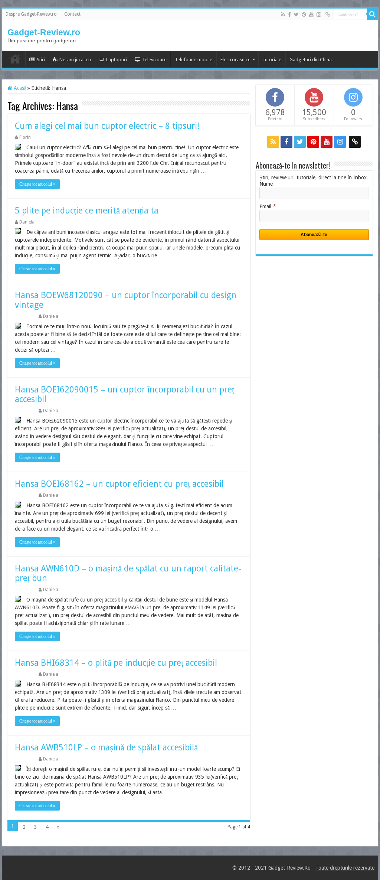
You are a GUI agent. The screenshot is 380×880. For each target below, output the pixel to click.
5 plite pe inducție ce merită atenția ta (86, 211)
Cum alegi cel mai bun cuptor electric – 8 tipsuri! (107, 126)
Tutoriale (271, 59)
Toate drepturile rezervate (344, 868)
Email (267, 206)
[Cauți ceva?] (372, 14)
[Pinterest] (304, 14)
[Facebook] (289, 14)
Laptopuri (116, 59)
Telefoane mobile (193, 59)
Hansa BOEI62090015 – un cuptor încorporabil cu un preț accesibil (124, 394)
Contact (72, 14)
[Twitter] (296, 14)
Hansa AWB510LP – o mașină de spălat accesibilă (106, 748)
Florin (25, 137)
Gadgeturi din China (310, 59)
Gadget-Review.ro (43, 32)
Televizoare (154, 59)
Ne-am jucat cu (75, 59)
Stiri (41, 59)
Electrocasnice (235, 59)
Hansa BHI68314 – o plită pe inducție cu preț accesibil (116, 663)
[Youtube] (311, 14)
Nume (266, 184)
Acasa (15, 58)
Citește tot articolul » (37, 184)
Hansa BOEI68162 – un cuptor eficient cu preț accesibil (119, 484)
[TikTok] (328, 14)
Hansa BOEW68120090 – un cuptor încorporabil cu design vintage (125, 300)
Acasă (19, 88)
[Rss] (283, 14)
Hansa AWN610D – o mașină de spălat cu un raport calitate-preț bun (128, 573)
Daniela (27, 222)
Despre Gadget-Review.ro (31, 14)
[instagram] (319, 14)
